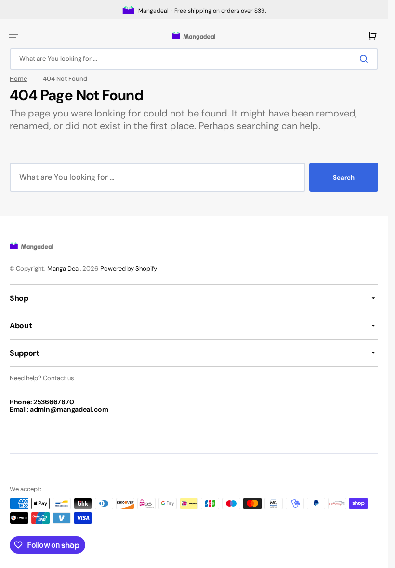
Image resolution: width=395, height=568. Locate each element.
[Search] (365, 58)
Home (18, 79)
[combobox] (194, 59)
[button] (13, 35)
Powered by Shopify (128, 268)
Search (344, 177)
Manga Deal (63, 268)
